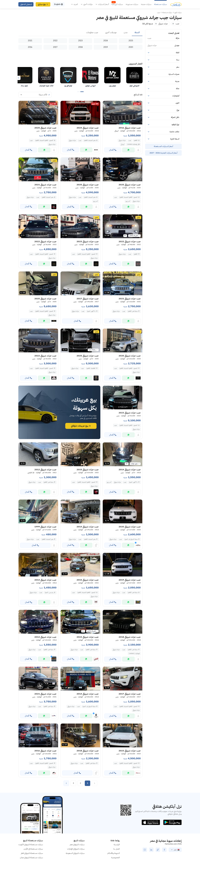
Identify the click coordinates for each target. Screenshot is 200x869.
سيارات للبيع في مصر (77, 844)
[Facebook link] (164, 850)
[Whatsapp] (128, 149)
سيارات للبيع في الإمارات (76, 848)
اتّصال (111, 149)
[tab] (137, 32)
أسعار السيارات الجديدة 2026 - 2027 (163, 152)
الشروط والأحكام (113, 853)
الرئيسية (117, 844)
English (57, 4)
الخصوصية (115, 857)
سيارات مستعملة (160, 4)
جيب (129, 140)
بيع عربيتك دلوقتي (79, 426)
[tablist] (80, 32)
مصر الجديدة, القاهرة (90, 140)
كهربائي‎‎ (122, 144)
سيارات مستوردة (132, 4)
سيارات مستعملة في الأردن (33, 848)
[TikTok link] (158, 850)
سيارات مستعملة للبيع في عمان (31, 857)
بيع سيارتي (42, 4)
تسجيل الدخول (26, 4)
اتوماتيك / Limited (134, 653)
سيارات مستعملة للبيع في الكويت (30, 844)
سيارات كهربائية (117, 4)
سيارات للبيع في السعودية (75, 853)
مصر (175, 850)
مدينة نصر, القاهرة (133, 311)
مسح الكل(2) (147, 23)
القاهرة (136, 140)
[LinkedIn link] (151, 850)
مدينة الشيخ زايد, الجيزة (131, 539)
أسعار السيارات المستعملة (163, 146)
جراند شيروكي (122, 140)
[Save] (106, 104)
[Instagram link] (145, 850)
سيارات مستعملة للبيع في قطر (32, 853)
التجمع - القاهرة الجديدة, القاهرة (129, 197)
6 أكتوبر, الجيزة (91, 311)
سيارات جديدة (146, 4)
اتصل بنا (116, 848)
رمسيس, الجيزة (49, 592)
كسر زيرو (128, 201)
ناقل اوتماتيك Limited (133, 144)
